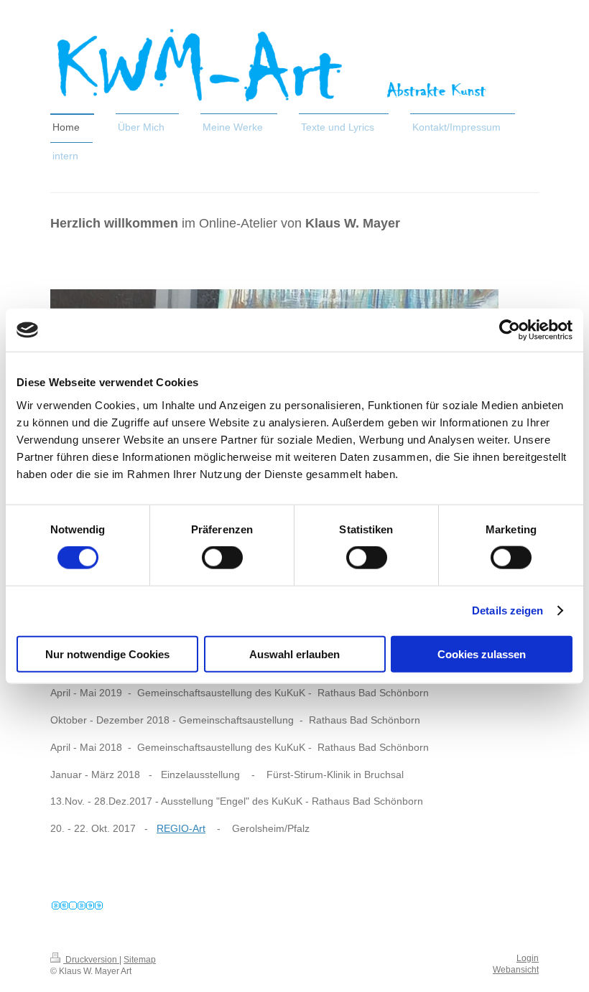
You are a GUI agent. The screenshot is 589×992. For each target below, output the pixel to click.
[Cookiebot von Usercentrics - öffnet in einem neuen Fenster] (509, 330)
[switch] (222, 557)
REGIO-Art (181, 828)
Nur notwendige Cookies (107, 653)
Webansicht (516, 970)
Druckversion (91, 960)
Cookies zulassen (481, 653)
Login (527, 958)
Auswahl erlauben (294, 653)
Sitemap (140, 960)
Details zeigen (507, 610)
